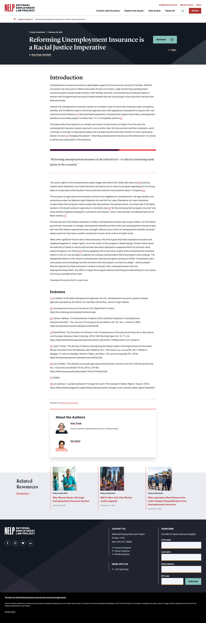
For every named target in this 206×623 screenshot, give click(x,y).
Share (173, 50)
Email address (167, 564)
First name (166, 540)
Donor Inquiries (122, 551)
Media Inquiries (122, 554)
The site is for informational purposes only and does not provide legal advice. (35, 597)
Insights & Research (168, 5)
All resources (22, 493)
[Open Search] (183, 11)
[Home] (15, 19)
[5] (143, 190)
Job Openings (122, 569)
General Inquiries (123, 547)
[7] (65, 215)
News (198, 5)
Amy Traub (36, 54)
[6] (109, 208)
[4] (139, 182)
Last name (166, 552)
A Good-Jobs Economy (108, 10)
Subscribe (193, 581)
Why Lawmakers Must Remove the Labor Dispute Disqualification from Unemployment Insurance (167, 501)
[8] (80, 251)
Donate (195, 10)
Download (161, 39)
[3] (67, 135)
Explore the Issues (134, 10)
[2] (121, 118)
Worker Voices (186, 5)
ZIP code (165, 576)
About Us (170, 10)
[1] (77, 114)
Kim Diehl (46, 54)
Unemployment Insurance (68, 403)
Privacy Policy (10, 612)
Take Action (154, 10)
